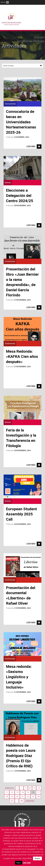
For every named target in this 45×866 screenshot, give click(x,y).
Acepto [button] (37, 858)
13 (17, 792)
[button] (3, 2)
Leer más (30, 146)
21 (22, 796)
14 (22, 792)
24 (38, 796)
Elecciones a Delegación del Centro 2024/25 (19, 195)
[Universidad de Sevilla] (22, 820)
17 (38, 792)
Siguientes (30, 801)
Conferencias (10, 261)
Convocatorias (10, 104)
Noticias (8, 183)
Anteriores (9, 788)
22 (28, 796)
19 (12, 796)
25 (12, 801)
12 (12, 792)
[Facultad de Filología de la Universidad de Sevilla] (12, 19)
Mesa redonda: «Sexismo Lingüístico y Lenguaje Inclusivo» (19, 676)
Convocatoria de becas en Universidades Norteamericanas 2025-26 (21, 121)
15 (28, 792)
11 (7, 792)
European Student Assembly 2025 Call (21, 514)
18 (7, 796)
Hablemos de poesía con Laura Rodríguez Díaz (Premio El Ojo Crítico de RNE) (20, 755)
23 (33, 796)
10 (39, 788)
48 (22, 801)
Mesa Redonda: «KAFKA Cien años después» (22, 356)
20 (17, 796)
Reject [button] (18, 863)
